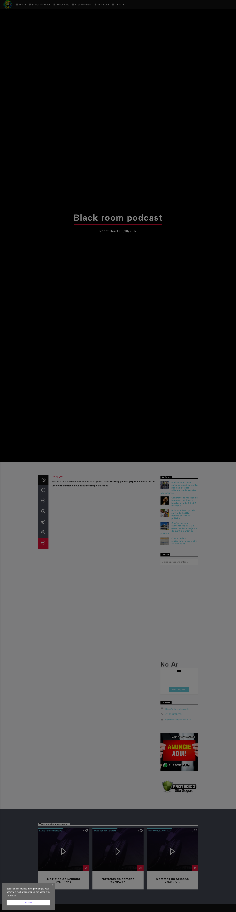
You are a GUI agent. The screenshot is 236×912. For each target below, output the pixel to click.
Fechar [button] (28, 902)
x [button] (52, 884)
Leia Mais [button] (11, 895)
